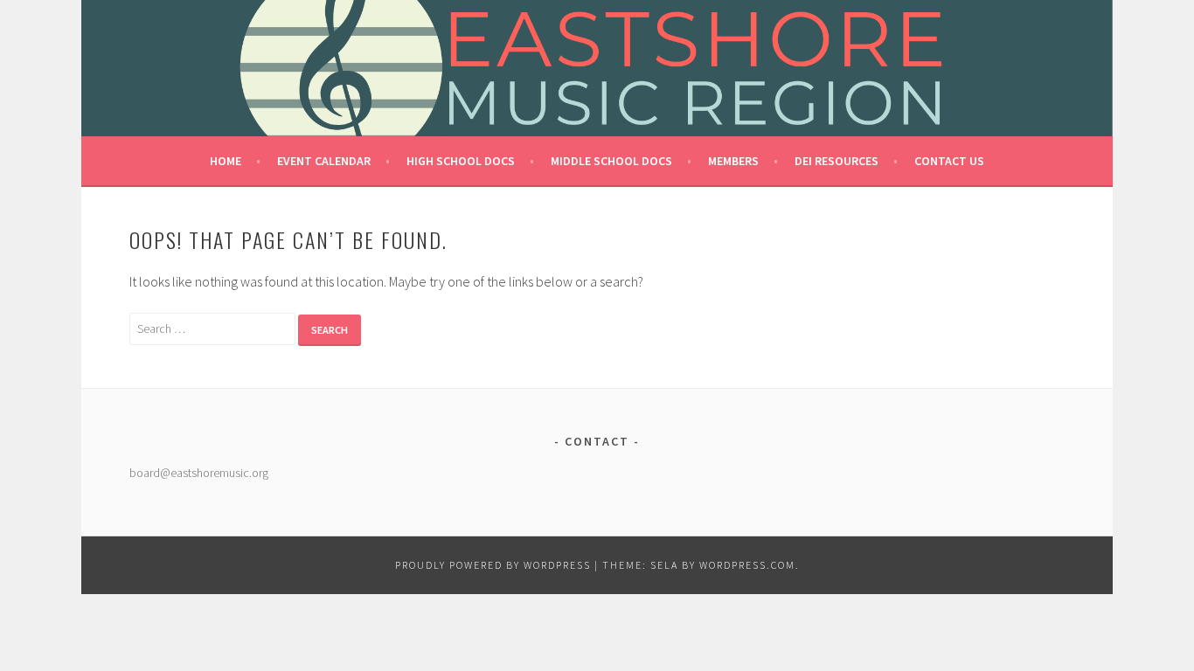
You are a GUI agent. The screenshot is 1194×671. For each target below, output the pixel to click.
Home (225, 161)
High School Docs (460, 161)
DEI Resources (836, 161)
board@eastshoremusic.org (198, 473)
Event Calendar (324, 161)
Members (733, 161)
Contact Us (949, 161)
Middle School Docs (611, 161)
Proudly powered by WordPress (493, 564)
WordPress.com (747, 564)
